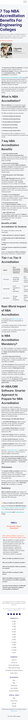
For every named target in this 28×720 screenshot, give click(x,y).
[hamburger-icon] (25, 2)
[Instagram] (14, 614)
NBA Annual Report (17, 319)
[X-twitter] (17, 614)
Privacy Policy (14, 711)
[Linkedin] (8, 614)
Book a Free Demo (7, 512)
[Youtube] (19, 614)
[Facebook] (11, 614)
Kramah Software (19, 512)
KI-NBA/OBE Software (12, 450)
